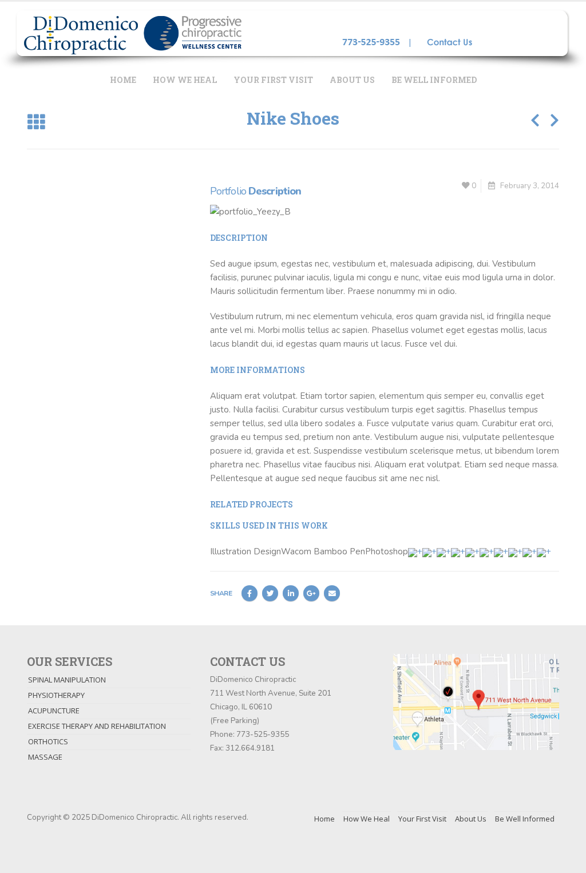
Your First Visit (273, 79)
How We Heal (185, 79)
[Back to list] (36, 122)
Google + (311, 593)
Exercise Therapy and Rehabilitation (97, 726)
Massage (45, 757)
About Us (352, 79)
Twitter (270, 593)
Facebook (249, 593)
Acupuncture (54, 710)
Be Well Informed (434, 79)
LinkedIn (291, 593)
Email (332, 593)
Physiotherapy (56, 695)
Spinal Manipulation (67, 679)
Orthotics (48, 741)
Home (123, 79)
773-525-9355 (262, 734)
